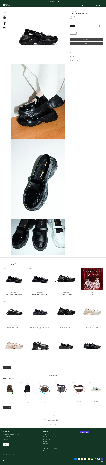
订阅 (6, 444)
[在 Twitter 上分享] (74, 60)
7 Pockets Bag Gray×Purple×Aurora (61, 400)
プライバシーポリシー (48, 434)
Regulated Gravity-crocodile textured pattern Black (40, 328)
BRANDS (15, 5)
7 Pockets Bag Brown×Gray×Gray (44, 400)
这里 (52, 424)
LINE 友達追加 (51, 1)
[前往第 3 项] (4, 22)
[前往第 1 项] (4, 12)
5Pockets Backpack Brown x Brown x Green (10, 400)
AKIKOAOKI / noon (73, 11)
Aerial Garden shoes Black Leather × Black (40, 361)
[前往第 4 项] (4, 27)
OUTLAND (91, 359)
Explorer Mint (96, 399)
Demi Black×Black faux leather (14, 327)
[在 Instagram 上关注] (6, 454)
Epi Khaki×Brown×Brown (79, 399)
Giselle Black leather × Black (66, 294)
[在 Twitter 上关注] (3, 454)
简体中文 (91, 5)
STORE (55, 5)
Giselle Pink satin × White (14, 361)
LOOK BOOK (40, 5)
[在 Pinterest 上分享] (75, 60)
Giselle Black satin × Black (66, 327)
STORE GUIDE (46, 439)
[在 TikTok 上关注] (13, 454)
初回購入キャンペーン (48, 5)
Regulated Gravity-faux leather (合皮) (40, 294)
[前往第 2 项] (4, 17)
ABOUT (60, 5)
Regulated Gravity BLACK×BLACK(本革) (14, 294)
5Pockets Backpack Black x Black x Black (27, 400)
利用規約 (45, 441)
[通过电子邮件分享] (77, 60)
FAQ (64, 5)
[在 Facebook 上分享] (72, 60)
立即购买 (86, 43)
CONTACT (45, 443)
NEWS (34, 5)
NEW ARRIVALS (28, 5)
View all (7, 367)
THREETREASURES (92, 292)
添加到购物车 (86, 39)
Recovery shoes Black (92, 361)
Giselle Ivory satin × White (92, 327)
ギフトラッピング (92, 294)
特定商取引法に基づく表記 (49, 436)
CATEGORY (21, 5)
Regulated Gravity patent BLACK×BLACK (65, 361)
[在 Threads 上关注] (10, 454)
